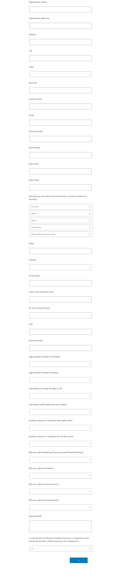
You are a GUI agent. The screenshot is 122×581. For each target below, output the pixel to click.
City (30, 50)
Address (32, 34)
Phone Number (36, 131)
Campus (32, 259)
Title (31, 324)
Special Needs (35, 516)
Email (31, 115)
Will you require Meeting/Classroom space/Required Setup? (56, 452)
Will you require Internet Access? (44, 484)
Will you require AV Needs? (41, 468)
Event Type (34, 180)
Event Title (33, 163)
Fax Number (34, 147)
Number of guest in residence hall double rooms (51, 436)
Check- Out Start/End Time (41, 291)
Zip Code (33, 82)
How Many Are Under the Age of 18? (45, 388)
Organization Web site (39, 18)
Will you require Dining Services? (44, 500)
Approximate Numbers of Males (43, 372)
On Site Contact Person (39, 308)
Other (31, 243)
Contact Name (35, 99)
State (31, 66)
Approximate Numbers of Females (44, 356)
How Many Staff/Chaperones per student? (48, 404)
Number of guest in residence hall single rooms (50, 420)
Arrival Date (34, 275)
